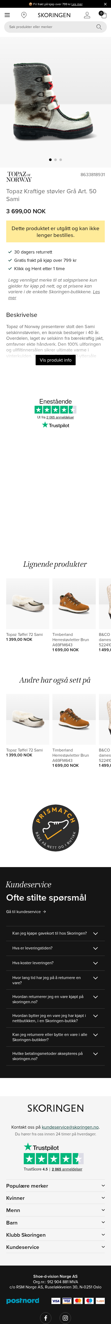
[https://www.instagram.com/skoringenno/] (65, 1318)
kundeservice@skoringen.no (70, 1127)
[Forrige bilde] (10, 102)
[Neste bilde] (101, 102)
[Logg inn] (87, 15)
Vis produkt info (56, 360)
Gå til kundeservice (23, 911)
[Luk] (105, 4)
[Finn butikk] (24, 15)
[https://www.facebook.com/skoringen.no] (45, 1318)
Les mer (77, 4)
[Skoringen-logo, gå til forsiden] (54, 15)
